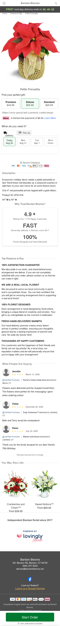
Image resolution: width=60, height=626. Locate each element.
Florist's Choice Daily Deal (34, 380)
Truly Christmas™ (31, 412)
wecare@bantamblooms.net (30, 568)
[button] (53, 619)
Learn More (50, 117)
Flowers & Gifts (16, 13)
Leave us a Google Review (30, 588)
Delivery (9, 135)
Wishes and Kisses (31, 436)
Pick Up (26, 132)
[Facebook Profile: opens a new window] (30, 579)
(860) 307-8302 (30, 565)
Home (4, 13)
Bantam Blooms (30, 3)
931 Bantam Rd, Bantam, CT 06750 (30, 562)
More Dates (50, 141)
